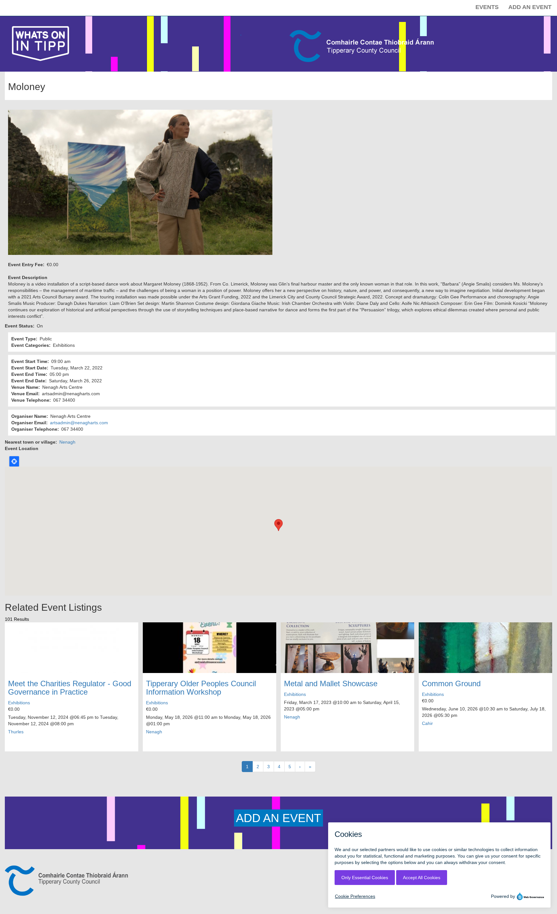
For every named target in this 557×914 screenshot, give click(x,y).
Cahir (427, 723)
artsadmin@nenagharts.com (79, 422)
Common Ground (451, 683)
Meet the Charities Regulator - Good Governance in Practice (69, 687)
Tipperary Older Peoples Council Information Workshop (201, 687)
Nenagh (67, 442)
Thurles (16, 731)
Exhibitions (19, 702)
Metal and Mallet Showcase (330, 683)
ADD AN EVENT (278, 818)
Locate (14, 461)
